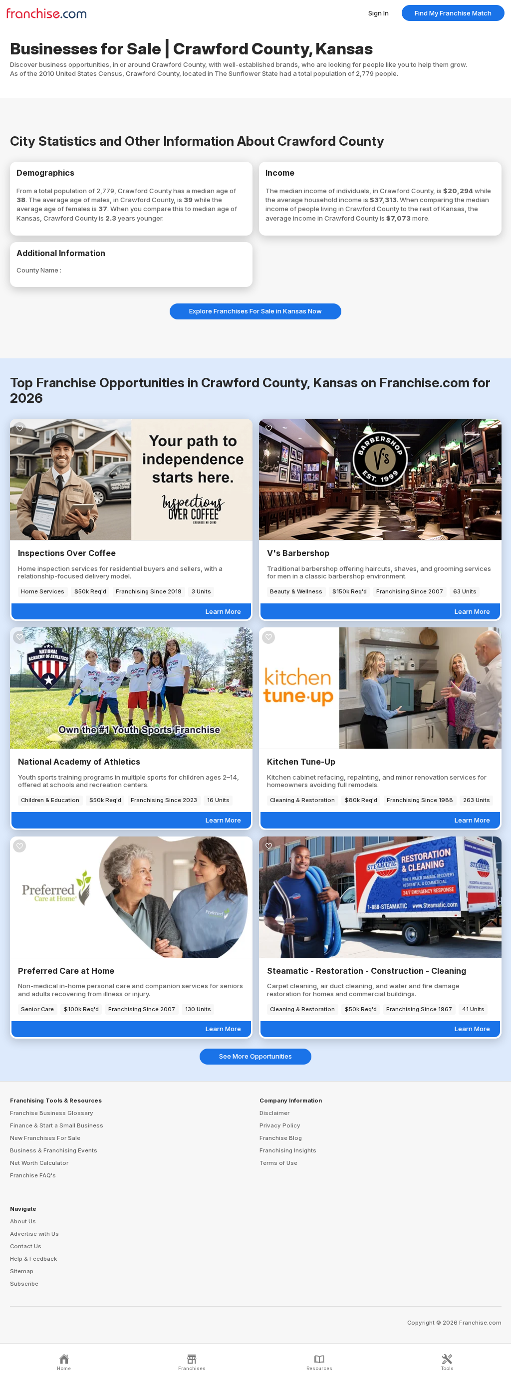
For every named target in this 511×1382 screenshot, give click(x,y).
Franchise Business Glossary (51, 1112)
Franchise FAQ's (33, 1175)
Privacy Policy (279, 1125)
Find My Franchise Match (453, 13)
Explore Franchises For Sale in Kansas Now (255, 311)
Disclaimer (274, 1112)
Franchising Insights (287, 1150)
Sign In (378, 13)
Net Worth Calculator (39, 1162)
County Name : (38, 270)
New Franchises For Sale (45, 1137)
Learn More (223, 611)
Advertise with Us (34, 1233)
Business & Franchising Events (53, 1150)
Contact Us (25, 1246)
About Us (23, 1221)
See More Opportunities (255, 1056)
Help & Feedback (33, 1258)
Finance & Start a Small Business (56, 1125)
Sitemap (21, 1271)
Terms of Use (278, 1162)
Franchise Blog (280, 1137)
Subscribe (24, 1283)
